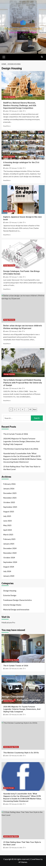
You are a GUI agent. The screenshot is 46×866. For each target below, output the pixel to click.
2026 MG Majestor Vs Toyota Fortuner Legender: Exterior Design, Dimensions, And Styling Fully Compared (21, 441)
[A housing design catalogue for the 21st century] (23, 145)
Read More (6, 126)
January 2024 (8, 576)
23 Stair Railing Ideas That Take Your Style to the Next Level (21, 467)
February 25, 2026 (16, 668)
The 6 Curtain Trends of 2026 (15, 434)
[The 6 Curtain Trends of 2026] (23, 648)
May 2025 (7, 525)
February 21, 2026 (16, 111)
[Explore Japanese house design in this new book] (23, 199)
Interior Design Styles (12, 605)
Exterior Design (9, 595)
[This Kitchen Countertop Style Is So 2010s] (23, 735)
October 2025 (9, 502)
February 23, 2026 (16, 804)
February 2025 (9, 539)
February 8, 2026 (16, 388)
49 (30, 409)
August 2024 (8, 567)
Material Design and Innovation (16, 609)
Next (34, 409)
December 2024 (10, 548)
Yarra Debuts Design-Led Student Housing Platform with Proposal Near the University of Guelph (22, 382)
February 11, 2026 (16, 277)
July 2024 (7, 571)
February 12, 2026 (16, 222)
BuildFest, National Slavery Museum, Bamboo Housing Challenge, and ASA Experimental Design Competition (19, 105)
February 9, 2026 (16, 331)
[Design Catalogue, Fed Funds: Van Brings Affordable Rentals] (23, 254)
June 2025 (7, 521)
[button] (4, 57)
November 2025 (10, 498)
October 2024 (9, 557)
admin (7, 111)
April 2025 (7, 530)
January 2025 (8, 544)
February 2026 (9, 484)
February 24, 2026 (16, 714)
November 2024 (10, 553)
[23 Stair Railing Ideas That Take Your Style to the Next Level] (23, 825)
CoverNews (35, 859)
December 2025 (10, 493)
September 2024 (10, 562)
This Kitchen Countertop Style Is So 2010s (20, 449)
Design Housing (9, 97)
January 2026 (8, 488)
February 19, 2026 (16, 168)
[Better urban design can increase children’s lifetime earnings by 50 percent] (23, 308)
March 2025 (8, 534)
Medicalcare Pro (8, 622)
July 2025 (7, 516)
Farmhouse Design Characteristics (17, 600)
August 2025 (8, 511)
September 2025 (10, 507)
